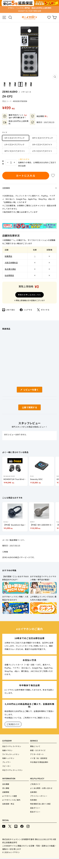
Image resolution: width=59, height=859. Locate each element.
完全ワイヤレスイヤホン (11, 746)
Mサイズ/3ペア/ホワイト (15, 151)
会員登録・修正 (8, 804)
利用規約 (33, 800)
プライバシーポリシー (38, 796)
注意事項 (6, 188)
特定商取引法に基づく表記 (40, 804)
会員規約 (33, 792)
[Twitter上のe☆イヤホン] (9, 826)
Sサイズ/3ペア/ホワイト (42, 144)
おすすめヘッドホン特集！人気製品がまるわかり (15, 598)
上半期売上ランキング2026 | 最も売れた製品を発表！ (43, 598)
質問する (26, 408)
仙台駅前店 (9, 275)
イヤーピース (26, 92)
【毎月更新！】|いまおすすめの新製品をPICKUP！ (15, 578)
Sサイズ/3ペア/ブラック (15, 138)
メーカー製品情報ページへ (13, 540)
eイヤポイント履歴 (9, 796)
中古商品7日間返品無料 (39, 762)
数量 (3, 162)
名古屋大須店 (10, 269)
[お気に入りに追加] (53, 175)
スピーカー (6, 766)
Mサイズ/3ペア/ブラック (42, 138)
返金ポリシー (35, 808)
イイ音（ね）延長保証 (38, 758)
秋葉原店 (8, 256)
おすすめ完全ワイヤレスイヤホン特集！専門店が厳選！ (43, 578)
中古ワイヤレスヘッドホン (12, 770)
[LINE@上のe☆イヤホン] (15, 826)
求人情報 (5, 788)
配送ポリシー (35, 812)
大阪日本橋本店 (11, 262)
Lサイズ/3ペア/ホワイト (42, 151)
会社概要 (5, 784)
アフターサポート (37, 754)
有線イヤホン (7, 750)
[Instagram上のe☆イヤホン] (27, 826)
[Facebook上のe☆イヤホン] (21, 826)
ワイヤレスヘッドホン (10, 754)
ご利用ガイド (13, 724)
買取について (35, 746)
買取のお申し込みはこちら (29, 294)
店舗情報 (5, 792)
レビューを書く (32, 390)
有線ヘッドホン (8, 758)
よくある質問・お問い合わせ (41, 788)
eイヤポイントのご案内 (11, 800)
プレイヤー (6, 762)
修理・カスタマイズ (38, 750)
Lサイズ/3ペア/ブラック (14, 144)
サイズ (4, 132)
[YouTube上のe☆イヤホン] (3, 826)
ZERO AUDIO (9, 91)
